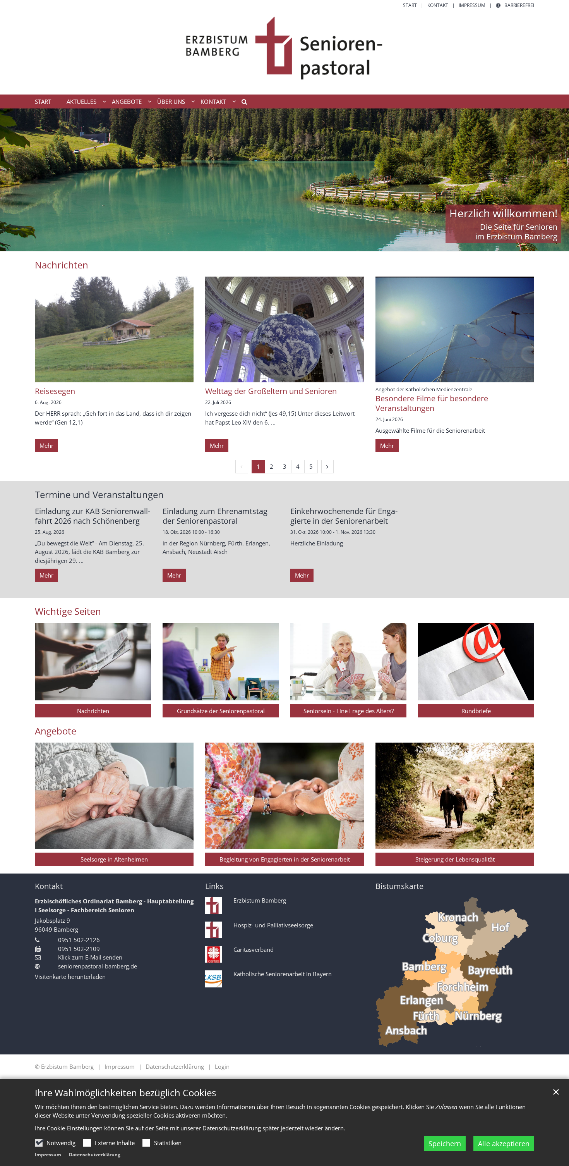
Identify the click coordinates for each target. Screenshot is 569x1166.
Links (214, 886)
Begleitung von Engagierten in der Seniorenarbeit (284, 859)
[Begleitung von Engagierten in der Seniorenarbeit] (284, 795)
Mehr (46, 445)
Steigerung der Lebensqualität (455, 859)
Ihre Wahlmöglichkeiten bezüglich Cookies (125, 1093)
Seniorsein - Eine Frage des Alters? (348, 711)
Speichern (444, 1143)
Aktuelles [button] (81, 101)
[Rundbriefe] (476, 661)
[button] (241, 103)
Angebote (55, 731)
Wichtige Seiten (68, 611)
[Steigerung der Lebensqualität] (454, 795)
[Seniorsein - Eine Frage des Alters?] (348, 661)
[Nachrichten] (93, 661)
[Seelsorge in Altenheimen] (114, 795)
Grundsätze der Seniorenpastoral (221, 711)
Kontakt (49, 886)
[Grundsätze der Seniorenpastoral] (221, 661)
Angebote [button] (127, 101)
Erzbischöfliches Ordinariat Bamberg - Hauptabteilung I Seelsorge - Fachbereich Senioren (114, 905)
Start (43, 101)
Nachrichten (93, 711)
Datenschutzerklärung (94, 1154)
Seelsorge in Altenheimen (114, 859)
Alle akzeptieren (504, 1143)
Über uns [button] (171, 101)
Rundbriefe (476, 711)
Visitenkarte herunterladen (70, 976)
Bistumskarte (399, 886)
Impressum (48, 1154)
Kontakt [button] (213, 101)
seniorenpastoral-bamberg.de (97, 966)
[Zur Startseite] (284, 52)
